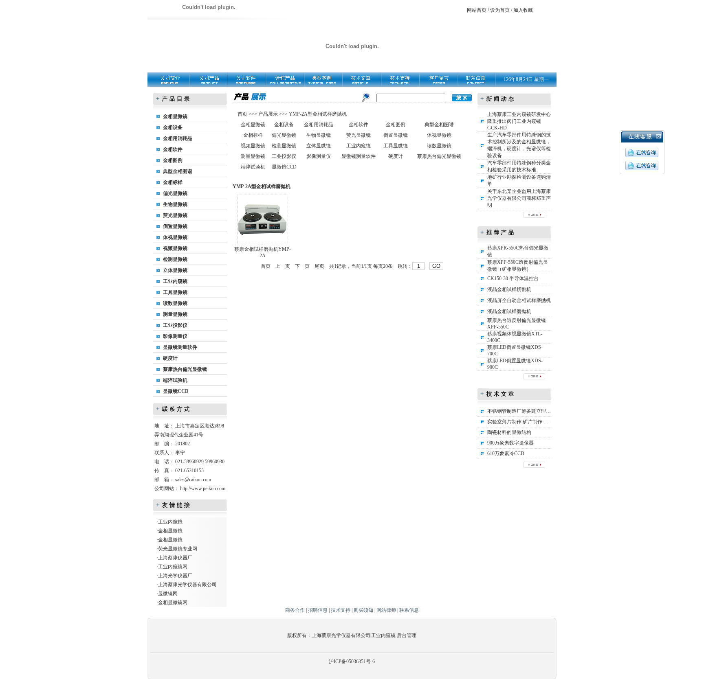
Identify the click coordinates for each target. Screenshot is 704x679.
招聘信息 (318, 610)
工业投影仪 (175, 325)
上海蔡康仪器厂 (175, 558)
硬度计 (170, 358)
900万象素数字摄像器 (510, 443)
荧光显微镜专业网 (177, 549)
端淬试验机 (175, 380)
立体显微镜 (175, 270)
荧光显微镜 (175, 215)
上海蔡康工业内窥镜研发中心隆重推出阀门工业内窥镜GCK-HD (519, 121)
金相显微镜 (175, 116)
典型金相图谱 (177, 171)
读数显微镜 (175, 303)
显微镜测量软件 (180, 347)
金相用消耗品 (177, 138)
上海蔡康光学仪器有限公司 (187, 584)
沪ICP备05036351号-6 (352, 661)
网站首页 (476, 10)
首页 (243, 114)
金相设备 (173, 127)
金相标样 (173, 182)
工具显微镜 (175, 292)
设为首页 (500, 10)
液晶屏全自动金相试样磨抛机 (519, 300)
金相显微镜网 (172, 602)
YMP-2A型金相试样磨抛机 (318, 114)
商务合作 (295, 610)
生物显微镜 (175, 204)
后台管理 (406, 635)
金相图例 (173, 160)
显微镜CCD (176, 391)
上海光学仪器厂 (175, 575)
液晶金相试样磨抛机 (509, 311)
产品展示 (267, 114)
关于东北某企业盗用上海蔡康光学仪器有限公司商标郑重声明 (519, 198)
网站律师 (386, 610)
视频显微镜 (175, 248)
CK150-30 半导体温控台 (513, 278)
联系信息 (409, 610)
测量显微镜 (175, 314)
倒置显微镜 (175, 226)
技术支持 (340, 610)
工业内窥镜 (175, 281)
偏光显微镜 (175, 193)
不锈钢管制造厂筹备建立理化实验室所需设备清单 (541, 411)
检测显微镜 (175, 259)
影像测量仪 (175, 336)
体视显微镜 (175, 237)
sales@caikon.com (193, 479)
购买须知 (363, 610)
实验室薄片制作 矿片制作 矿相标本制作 (530, 422)
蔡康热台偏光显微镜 (185, 369)
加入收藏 (523, 10)
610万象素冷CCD (505, 453)
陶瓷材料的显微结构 (509, 432)
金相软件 (173, 149)
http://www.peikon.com (202, 488)
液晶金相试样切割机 (509, 289)
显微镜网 (168, 593)
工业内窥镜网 (172, 566)
